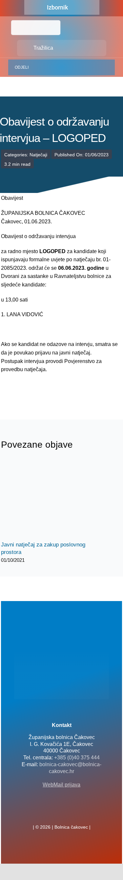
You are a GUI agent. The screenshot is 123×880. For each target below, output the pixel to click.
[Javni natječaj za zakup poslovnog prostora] (50, 499)
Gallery (56, 499)
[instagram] (72, 812)
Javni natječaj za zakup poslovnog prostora (44, 499)
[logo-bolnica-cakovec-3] (34, 389)
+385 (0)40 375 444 (77, 757)
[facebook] (51, 812)
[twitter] (62, 812)
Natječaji (38, 154)
